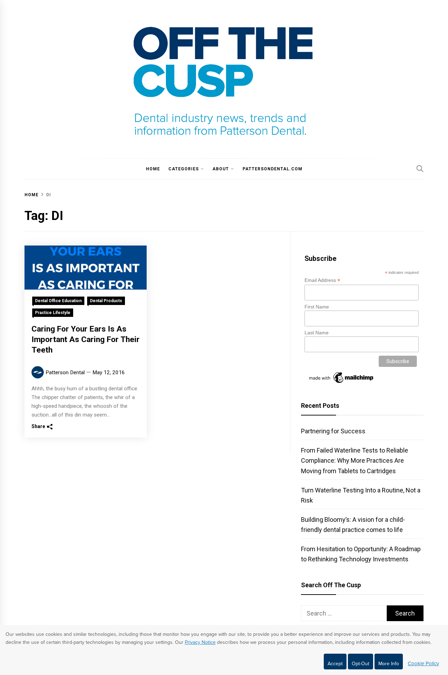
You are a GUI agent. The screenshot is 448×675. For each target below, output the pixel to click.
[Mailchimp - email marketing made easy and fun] (341, 383)
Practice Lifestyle (52, 312)
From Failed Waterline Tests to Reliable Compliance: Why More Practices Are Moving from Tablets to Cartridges (354, 460)
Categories (183, 168)
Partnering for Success (333, 431)
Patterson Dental (65, 372)
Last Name (316, 332)
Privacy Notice (200, 642)
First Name (316, 307)
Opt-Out (360, 664)
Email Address (322, 280)
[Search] (420, 168)
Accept (335, 664)
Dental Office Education (58, 300)
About (220, 168)
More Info (388, 664)
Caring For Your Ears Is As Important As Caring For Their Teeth (85, 339)
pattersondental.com (272, 168)
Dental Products (106, 300)
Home (153, 168)
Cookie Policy (423, 663)
